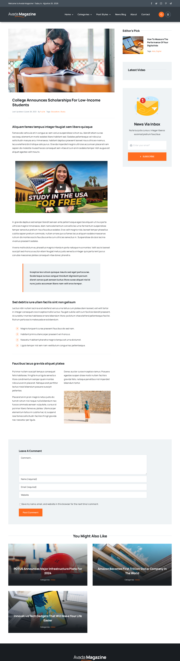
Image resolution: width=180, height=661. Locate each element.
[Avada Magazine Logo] (22, 12)
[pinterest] (166, 3)
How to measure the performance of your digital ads (157, 42)
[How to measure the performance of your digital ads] (133, 38)
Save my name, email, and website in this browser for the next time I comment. (60, 504)
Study (62, 111)
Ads (153, 51)
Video (53, 580)
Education (55, 111)
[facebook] (151, 3)
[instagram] (161, 3)
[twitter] (156, 3)
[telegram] (171, 3)
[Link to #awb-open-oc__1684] (168, 14)
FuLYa (42, 111)
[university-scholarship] (61, 29)
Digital (158, 51)
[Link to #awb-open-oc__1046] (161, 14)
